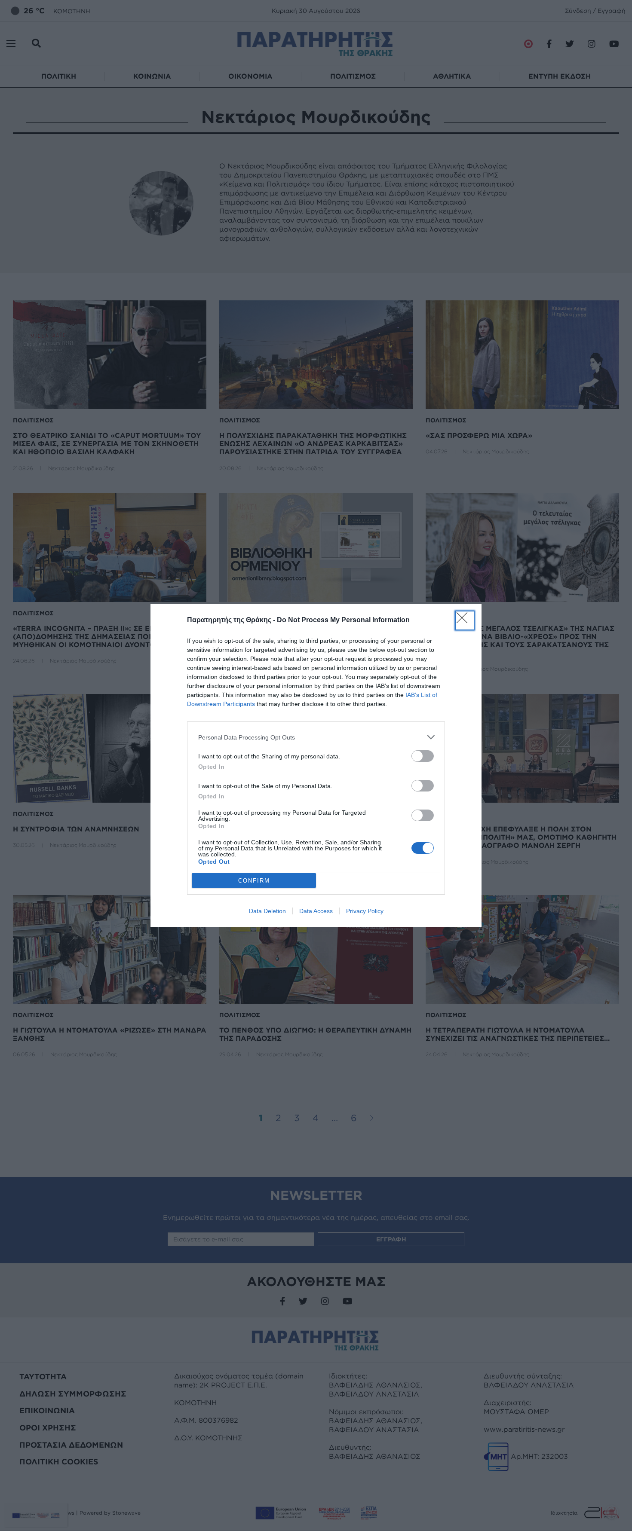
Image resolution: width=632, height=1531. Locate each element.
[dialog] (316, 765)
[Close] (465, 620)
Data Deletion (267, 911)
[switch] (422, 756)
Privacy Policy (364, 911)
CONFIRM (254, 880)
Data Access (316, 911)
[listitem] (316, 737)
